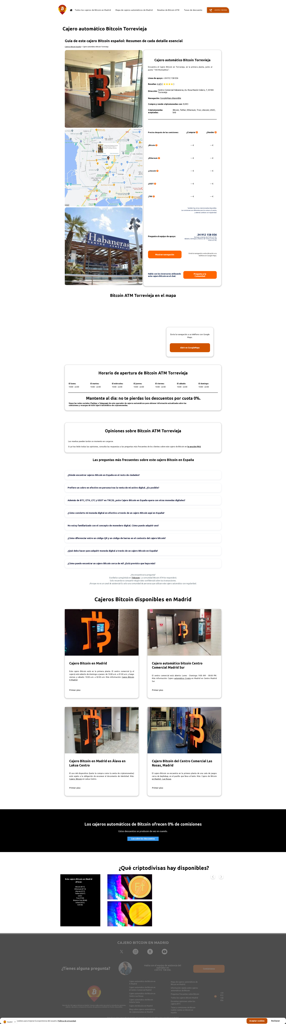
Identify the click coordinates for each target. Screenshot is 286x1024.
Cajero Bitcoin (75, 779)
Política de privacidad (67, 1021)
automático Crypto (182, 678)
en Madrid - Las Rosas (161, 779)
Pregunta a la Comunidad (200, 275)
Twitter (94, 403)
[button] (213, 877)
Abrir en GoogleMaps (190, 348)
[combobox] (9, 1022)
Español (9, 1022)
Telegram (135, 578)
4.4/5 (159, 84)
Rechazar (275, 1021)
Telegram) (103, 403)
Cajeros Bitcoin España (73, 47)
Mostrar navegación (164, 254)
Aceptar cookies (257, 1021)
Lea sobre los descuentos (143, 839)
